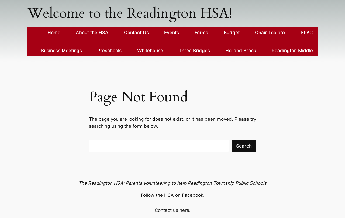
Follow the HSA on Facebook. (173, 195)
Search (244, 146)
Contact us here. (173, 210)
